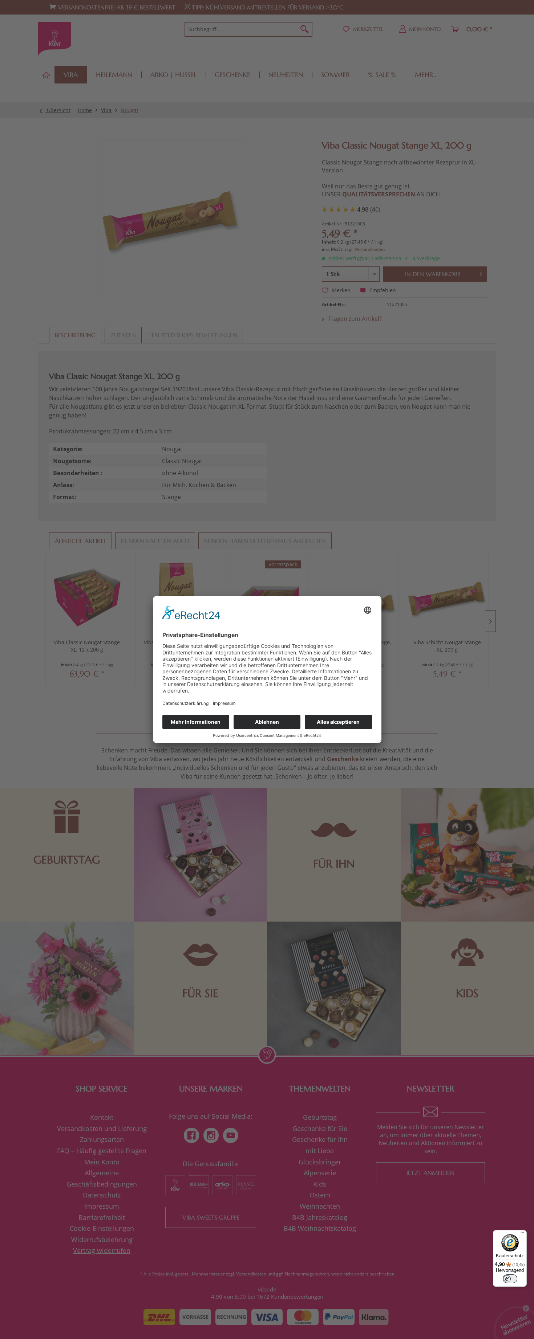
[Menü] (522, 1234)
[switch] (510, 1278)
